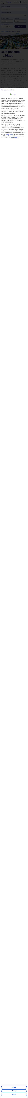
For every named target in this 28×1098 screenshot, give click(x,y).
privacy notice (14, 137)
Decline (14, 1094)
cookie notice (9, 134)
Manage (14, 1091)
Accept (14, 1087)
